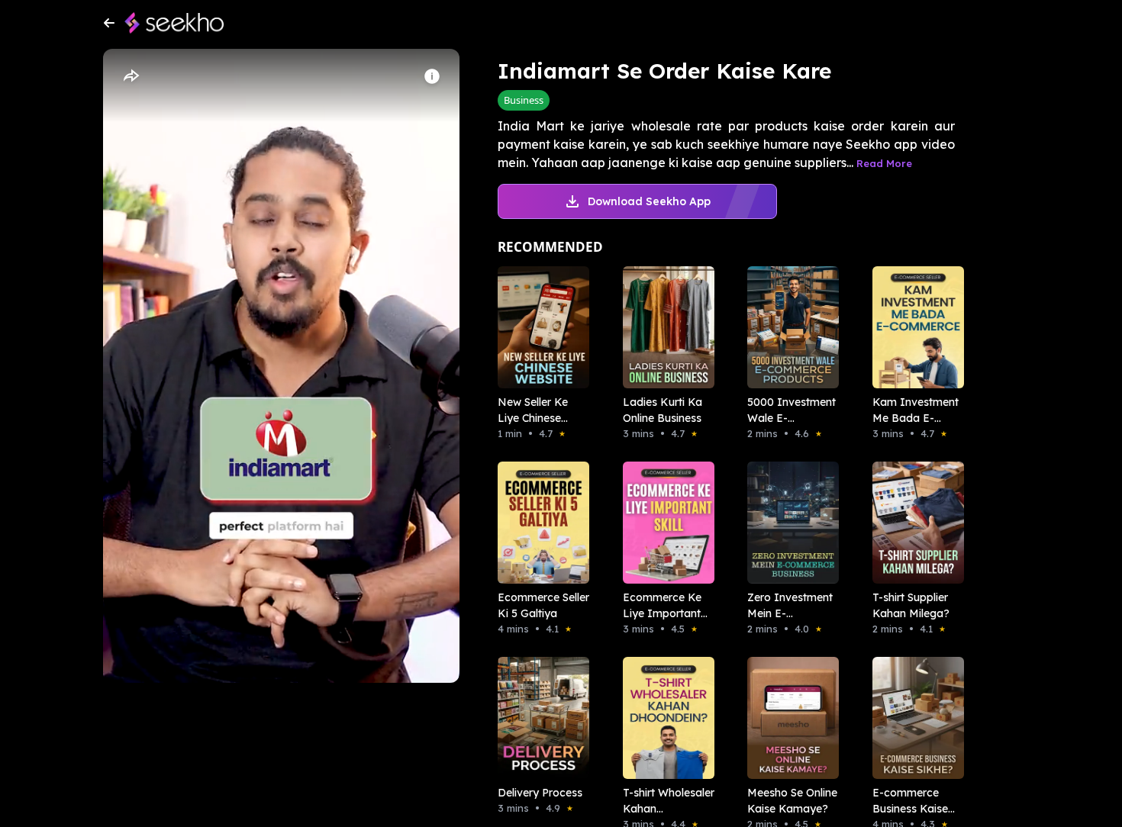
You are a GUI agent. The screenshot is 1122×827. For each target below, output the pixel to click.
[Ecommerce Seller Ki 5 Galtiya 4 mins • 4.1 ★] (539, 523)
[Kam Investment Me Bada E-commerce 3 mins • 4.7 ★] (913, 327)
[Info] (432, 76)
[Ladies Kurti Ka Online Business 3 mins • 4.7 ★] (664, 327)
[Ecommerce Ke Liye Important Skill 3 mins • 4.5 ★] (664, 523)
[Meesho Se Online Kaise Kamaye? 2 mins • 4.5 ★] (788, 718)
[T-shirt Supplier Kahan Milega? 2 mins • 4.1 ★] (913, 523)
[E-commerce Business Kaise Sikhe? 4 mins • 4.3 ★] (913, 718)
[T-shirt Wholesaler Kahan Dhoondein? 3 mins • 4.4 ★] (664, 718)
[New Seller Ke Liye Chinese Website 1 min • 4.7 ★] (539, 327)
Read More (884, 163)
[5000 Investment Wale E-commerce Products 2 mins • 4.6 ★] (788, 327)
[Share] (130, 76)
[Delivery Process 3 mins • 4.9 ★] (539, 718)
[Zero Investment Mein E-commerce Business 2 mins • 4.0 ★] (788, 523)
